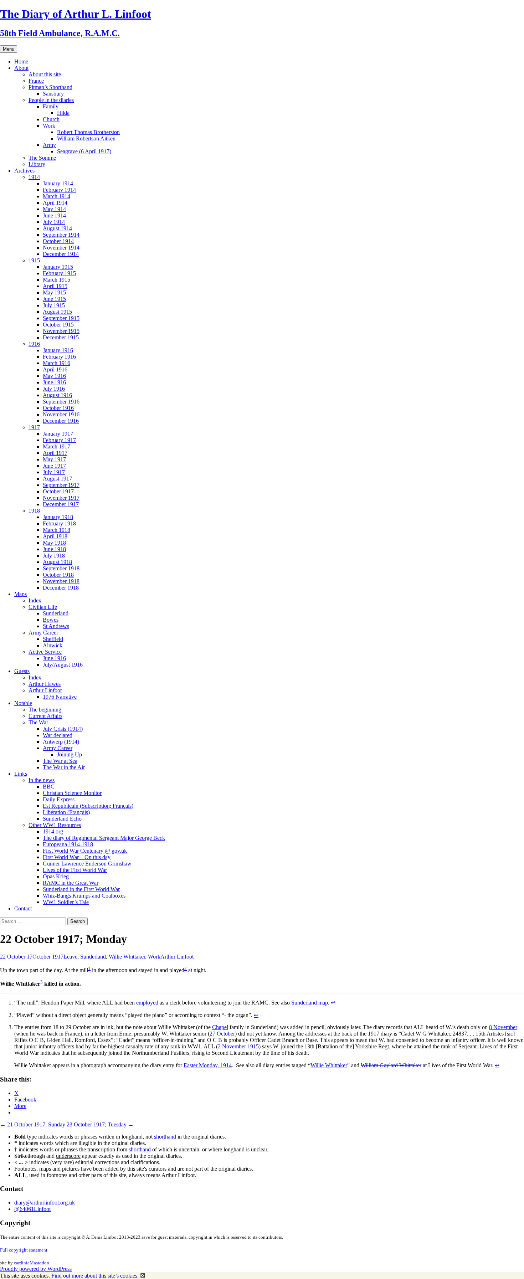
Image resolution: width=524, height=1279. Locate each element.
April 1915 (55, 286)
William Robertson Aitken (86, 138)
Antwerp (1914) (61, 742)
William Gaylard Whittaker (391, 1065)
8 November (503, 1027)
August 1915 (57, 312)
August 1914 (57, 228)
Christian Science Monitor (72, 793)
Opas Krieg (56, 876)
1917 (34, 427)
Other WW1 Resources (55, 825)
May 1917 (54, 459)
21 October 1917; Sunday (32, 1124)
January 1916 (58, 350)
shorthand (165, 1137)
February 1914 (59, 190)
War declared (57, 735)
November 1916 (61, 414)
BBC (49, 787)
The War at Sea (60, 761)
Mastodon (39, 1262)
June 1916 (54, 382)
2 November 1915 (238, 1046)
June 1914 (54, 215)
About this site (45, 74)
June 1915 (54, 299)
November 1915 (61, 331)
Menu (8, 49)
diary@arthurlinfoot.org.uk (44, 1203)
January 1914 (58, 183)
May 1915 (54, 292)
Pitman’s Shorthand (50, 87)
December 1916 (61, 421)
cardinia (22, 1262)
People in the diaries (51, 100)
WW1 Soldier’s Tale (66, 902)
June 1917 (54, 466)
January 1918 (58, 517)
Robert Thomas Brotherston (88, 132)
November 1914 (61, 248)
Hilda (63, 113)
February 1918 (59, 523)
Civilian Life (43, 607)
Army (49, 145)
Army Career (43, 633)
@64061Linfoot (32, 1209)
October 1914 (58, 241)
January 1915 (58, 267)
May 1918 (54, 543)
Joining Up (69, 754)
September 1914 (61, 235)
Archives (24, 171)
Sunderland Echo (62, 819)
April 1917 (55, 453)
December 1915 (61, 337)
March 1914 (56, 196)
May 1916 (54, 376)
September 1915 (61, 318)
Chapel (220, 1027)
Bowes (50, 620)
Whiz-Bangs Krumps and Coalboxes (84, 896)
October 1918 (58, 575)
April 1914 (55, 203)
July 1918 (54, 556)
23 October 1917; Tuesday (100, 1124)
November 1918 (61, 581)
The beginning (45, 710)
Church (51, 119)
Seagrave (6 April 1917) (84, 151)
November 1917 (61, 498)
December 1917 (61, 504)
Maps (20, 594)
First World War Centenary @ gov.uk (85, 851)
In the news (42, 780)
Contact (23, 908)
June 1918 (54, 549)
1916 (34, 344)
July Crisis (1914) (63, 729)
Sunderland (55, 613)
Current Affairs (45, 716)
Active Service (45, 652)
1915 (34, 260)
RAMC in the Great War (70, 883)
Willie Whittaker (127, 957)
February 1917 (59, 440)
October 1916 (58, 408)
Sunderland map (309, 1003)
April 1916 (55, 369)
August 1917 (57, 479)
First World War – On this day (77, 857)
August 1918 (57, 562)
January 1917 (58, 434)
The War (38, 722)
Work (49, 126)
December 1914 (61, 254)
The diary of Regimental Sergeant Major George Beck (104, 838)
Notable (23, 703)
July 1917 (54, 472)
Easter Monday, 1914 (208, 1065)
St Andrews (56, 626)
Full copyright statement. (24, 1250)
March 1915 (56, 280)
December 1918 (61, 588)
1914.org (53, 831)
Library (37, 164)
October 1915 (58, 325)
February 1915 (59, 273)
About (21, 68)
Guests (22, 671)
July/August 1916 (63, 665)
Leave (70, 957)
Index (35, 600)
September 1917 (61, 485)
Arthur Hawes (45, 684)
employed (147, 1003)
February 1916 (59, 357)
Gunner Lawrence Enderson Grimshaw (87, 864)
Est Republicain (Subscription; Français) (88, 806)
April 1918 (55, 536)
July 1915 (54, 305)
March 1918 (56, 530)
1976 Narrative (60, 697)
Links (20, 774)
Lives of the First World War (75, 870)
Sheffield (53, 639)
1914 (34, 177)
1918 (34, 511)
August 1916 (57, 395)
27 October (222, 1034)
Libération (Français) (66, 812)
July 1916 (54, 389)
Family (50, 106)
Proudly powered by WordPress (36, 1269)
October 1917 (58, 491)
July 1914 (54, 222)
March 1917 (56, 446)
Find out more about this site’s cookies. (95, 1276)
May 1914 (54, 209)
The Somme (42, 158)
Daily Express (59, 799)
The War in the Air (64, 767)
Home (21, 61)
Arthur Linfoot (45, 690)
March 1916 (56, 363)
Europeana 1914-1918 (68, 844)
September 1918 (61, 568)
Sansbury (53, 94)
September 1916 (61, 402)
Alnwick (52, 645)
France (36, 81)
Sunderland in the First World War (81, 889)
